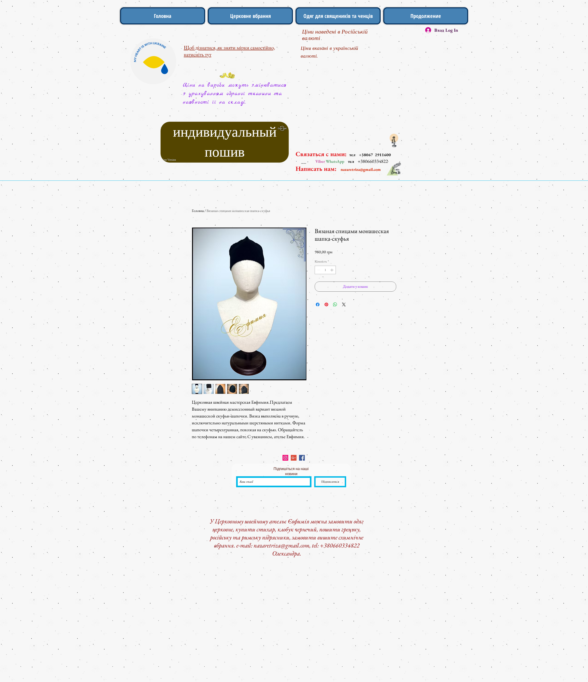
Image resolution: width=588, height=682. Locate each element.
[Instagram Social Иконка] (285, 458)
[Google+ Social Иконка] (294, 458)
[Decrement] (318, 270)
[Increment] (332, 270)
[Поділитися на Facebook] (317, 304)
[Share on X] (344, 304)
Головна (198, 210)
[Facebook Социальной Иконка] (302, 458)
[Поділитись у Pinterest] (326, 304)
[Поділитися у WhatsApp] (335, 304)
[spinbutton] (325, 270)
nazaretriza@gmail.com (361, 169)
